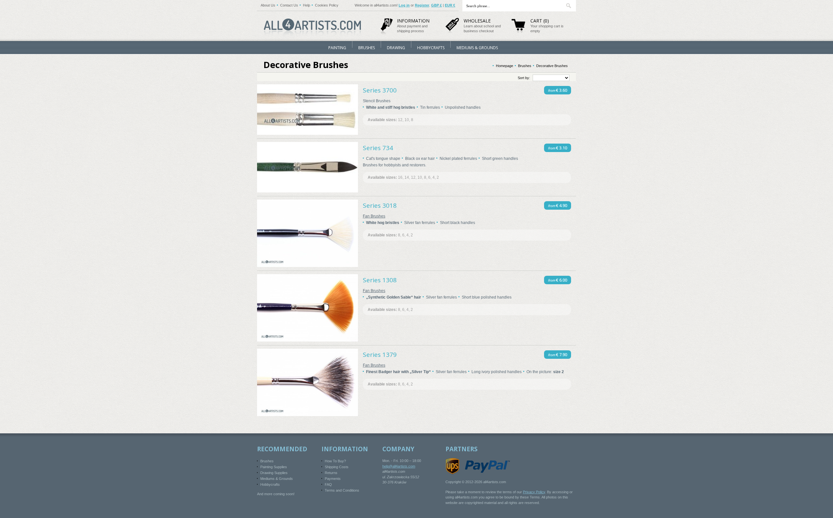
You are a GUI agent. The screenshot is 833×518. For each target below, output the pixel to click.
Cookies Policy (326, 5)
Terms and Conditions (342, 490)
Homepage (504, 66)
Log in (404, 5)
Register (422, 5)
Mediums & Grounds (477, 47)
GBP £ (436, 5)
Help (306, 5)
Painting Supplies (273, 467)
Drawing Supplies (274, 473)
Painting (337, 47)
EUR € (450, 5)
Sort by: (524, 78)
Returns (331, 473)
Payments (333, 479)
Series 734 (378, 148)
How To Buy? (335, 461)
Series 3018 (380, 205)
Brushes (366, 47)
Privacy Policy (534, 492)
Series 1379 (380, 354)
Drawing (396, 47)
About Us (268, 5)
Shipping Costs (336, 467)
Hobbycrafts (430, 47)
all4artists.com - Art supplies (312, 25)
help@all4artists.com (398, 466)
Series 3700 (380, 90)
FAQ (328, 484)
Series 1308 (380, 280)
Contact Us (289, 5)
